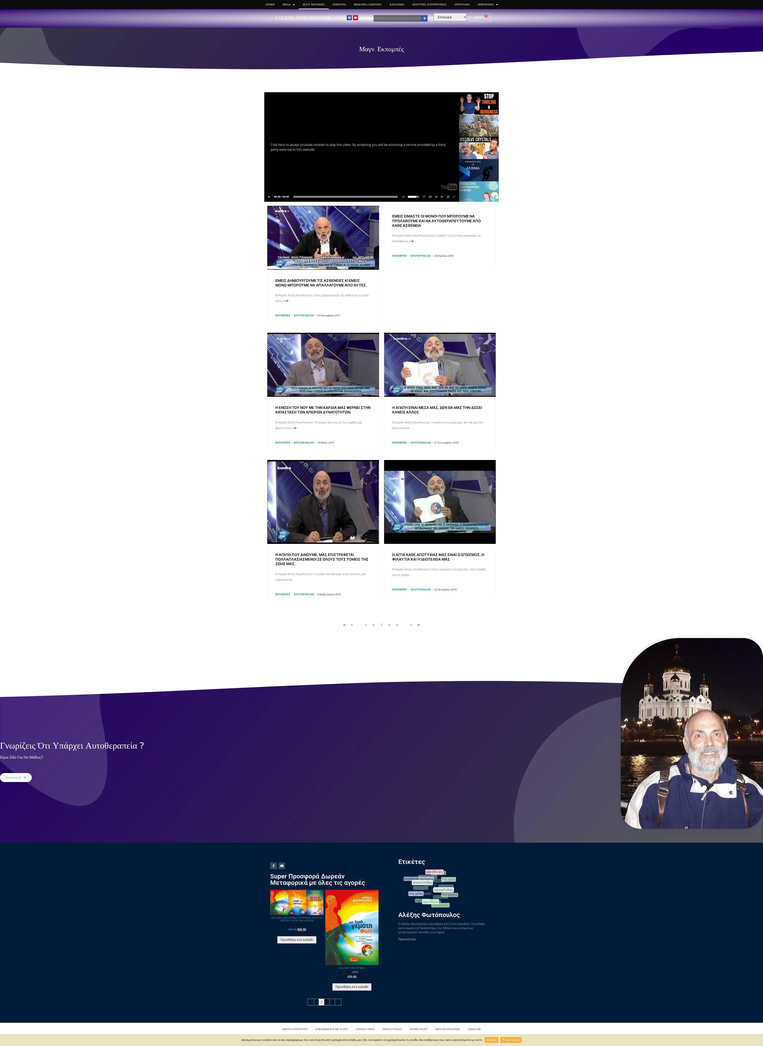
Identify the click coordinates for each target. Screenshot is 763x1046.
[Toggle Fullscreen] (454, 197)
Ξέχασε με (474, 1029)
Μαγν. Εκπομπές (314, 4)
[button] (16, 777)
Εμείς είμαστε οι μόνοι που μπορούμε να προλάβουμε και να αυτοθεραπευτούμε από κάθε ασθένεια (436, 221)
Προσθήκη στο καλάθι (297, 940)
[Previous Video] (436, 197)
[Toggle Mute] (402, 197)
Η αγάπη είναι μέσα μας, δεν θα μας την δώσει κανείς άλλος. (437, 410)
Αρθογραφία (462, 4)
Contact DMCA (365, 1029)
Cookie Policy (418, 1029)
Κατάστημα (397, 4)
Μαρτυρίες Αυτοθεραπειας (429, 4)
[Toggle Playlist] (448, 197)
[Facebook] (349, 17)
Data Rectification (447, 1029)
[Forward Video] (442, 197)
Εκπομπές (282, 315)
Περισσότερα (407, 939)
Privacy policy (511, 1039)
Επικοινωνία (486, 4)
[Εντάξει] (758, 1040)
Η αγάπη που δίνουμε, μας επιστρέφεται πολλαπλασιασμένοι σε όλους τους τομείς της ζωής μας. (321, 559)
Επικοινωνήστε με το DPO (331, 1029)
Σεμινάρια (339, 4)
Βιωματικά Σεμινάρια (368, 4)
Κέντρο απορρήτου (294, 1029)
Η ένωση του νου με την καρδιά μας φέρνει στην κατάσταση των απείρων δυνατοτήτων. (323, 410)
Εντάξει (491, 1039)
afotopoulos (304, 315)
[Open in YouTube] (430, 197)
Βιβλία (287, 4)
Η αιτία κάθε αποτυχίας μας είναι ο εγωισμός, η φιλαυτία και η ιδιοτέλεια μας (438, 557)
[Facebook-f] (273, 866)
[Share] (424, 197)
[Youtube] (355, 17)
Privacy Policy (392, 1029)
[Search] (424, 18)
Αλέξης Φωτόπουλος (302, 17)
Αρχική (270, 4)
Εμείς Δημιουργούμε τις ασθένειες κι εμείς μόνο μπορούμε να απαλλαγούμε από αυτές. (321, 282)
